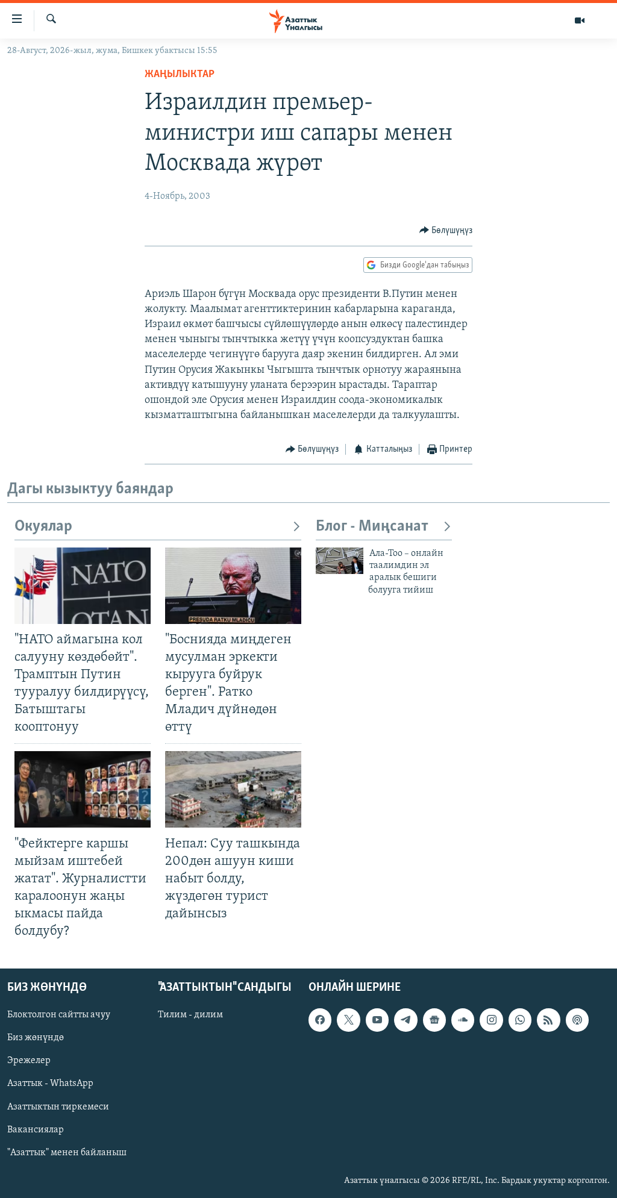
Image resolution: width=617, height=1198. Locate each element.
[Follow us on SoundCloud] (462, 1020)
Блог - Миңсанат (372, 527)
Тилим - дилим (190, 1015)
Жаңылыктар (180, 74)
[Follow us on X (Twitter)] (348, 1020)
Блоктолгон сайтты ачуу (58, 1015)
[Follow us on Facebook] (319, 1020)
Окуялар (43, 527)
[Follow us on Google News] (434, 1020)
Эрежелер (29, 1061)
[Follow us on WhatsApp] (520, 1020)
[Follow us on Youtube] (377, 1020)
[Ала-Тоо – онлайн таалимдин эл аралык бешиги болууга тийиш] (339, 561)
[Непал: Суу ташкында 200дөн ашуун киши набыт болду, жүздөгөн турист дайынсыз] (233, 789)
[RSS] (548, 1020)
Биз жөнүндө (35, 1038)
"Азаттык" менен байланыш (67, 1153)
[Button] (446, 231)
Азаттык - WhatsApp (50, 1084)
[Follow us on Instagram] (491, 1020)
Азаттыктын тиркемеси (58, 1107)
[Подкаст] (577, 1020)
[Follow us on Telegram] (405, 1020)
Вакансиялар (35, 1130)
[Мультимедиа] (580, 20)
